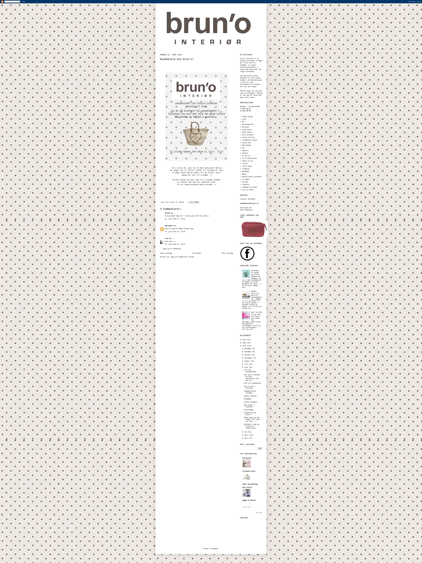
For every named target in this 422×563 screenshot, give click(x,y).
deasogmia (169, 226)
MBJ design (246, 145)
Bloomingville (248, 124)
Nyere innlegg (166, 253)
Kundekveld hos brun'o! (250, 414)
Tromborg (245, 169)
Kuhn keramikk (248, 135)
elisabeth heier (249, 471)
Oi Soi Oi (246, 156)
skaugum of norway (249, 187)
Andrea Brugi (247, 116)
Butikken (245, 127)
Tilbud (244, 163)
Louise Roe (246, 143)
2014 (245, 340)
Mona (173, 202)
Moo (243, 148)
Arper (244, 119)
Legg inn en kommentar (172, 249)
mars (246, 438)
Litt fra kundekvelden (250, 371)
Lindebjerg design (249, 140)
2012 (245, 346)
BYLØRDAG (247, 399)
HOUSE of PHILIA (249, 500)
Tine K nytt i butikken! (249, 387)
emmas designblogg (249, 484)
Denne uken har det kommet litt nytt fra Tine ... (252, 419)
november (248, 352)
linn (166, 238)
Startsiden (196, 253)
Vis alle (259, 512)
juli (246, 364)
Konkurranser (247, 132)
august (247, 361)
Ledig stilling (248, 137)
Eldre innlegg (227, 253)
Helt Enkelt (247, 487)
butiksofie (246, 458)
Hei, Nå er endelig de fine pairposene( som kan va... (252, 377)
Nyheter (245, 153)
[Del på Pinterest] (198, 202)
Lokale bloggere (250, 402)
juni (246, 367)
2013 (245, 343)
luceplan (245, 184)
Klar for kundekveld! (253, 383)
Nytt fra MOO (256, 312)
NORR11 (253, 291)
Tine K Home (247, 166)
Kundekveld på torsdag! (249, 392)
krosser (245, 182)
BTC (243, 122)
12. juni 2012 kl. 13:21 (175, 244)
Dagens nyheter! (250, 396)
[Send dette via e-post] (190, 202)
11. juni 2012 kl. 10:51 (175, 219)
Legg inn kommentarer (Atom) (182, 257)
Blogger (215, 548)
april (247, 435)
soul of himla (248, 190)
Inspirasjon (247, 130)
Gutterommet (249, 410)
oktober (247, 355)
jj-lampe (245, 179)
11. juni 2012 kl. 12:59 (175, 231)
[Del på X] (194, 202)
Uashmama (245, 171)
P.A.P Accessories (249, 158)
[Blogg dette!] (192, 202)
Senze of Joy (247, 161)
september (248, 358)
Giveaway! (255, 270)
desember (248, 349)
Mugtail (245, 150)
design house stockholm (251, 177)
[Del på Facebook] (196, 202)
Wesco (244, 174)
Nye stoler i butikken (249, 406)
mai (246, 432)
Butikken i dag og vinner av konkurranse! (251, 426)
